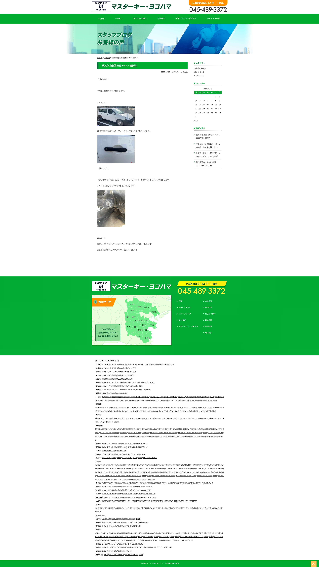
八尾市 (148, 501)
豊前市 (115, 540)
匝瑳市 (187, 400)
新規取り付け (210, 314)
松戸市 (188, 397)
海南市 (142, 497)
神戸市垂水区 (162, 508)
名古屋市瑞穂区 (140, 472)
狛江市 (210, 407)
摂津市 (185, 501)
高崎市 (104, 393)
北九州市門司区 (198, 533)
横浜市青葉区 (117, 429)
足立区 (97, 407)
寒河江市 (110, 379)
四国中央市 (136, 526)
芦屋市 (210, 508)
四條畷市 (121, 501)
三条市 (135, 443)
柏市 (147, 400)
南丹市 (109, 494)
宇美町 (136, 540)
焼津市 (190, 483)
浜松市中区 (148, 483)
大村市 (115, 544)
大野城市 (150, 537)
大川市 (99, 540)
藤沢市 (127, 436)
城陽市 (140, 494)
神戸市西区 (170, 508)
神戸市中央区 (124, 508)
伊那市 (149, 458)
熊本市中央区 (122, 547)
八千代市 (117, 400)
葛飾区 (102, 407)
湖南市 (145, 486)
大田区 (194, 407)
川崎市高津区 (163, 433)
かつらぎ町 (112, 497)
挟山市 (118, 418)
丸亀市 (122, 522)
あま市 (143, 479)
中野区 (174, 407)
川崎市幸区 (145, 433)
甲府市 (114, 454)
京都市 (104, 494)
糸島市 (140, 537)
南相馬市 (115, 382)
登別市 (151, 364)
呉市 (103, 515)
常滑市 (149, 476)
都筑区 (140, 307)
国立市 (145, 411)
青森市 (117, 368)
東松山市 (98, 418)
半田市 (144, 476)
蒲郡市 (203, 472)
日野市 (180, 411)
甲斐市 (109, 454)
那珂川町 (120, 540)
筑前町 (160, 540)
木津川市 (152, 494)
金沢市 (109, 451)
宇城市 (164, 547)
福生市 (202, 411)
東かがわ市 (144, 522)
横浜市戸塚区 (189, 429)
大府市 (134, 476)
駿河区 (175, 483)
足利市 (138, 390)
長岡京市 (125, 494)
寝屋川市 (110, 501)
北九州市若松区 (208, 533)
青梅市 (214, 411)
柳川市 (156, 537)
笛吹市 (128, 454)
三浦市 (214, 433)
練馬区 (170, 407)
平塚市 (122, 436)
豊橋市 (213, 472)
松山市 (114, 526)
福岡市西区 (133, 533)
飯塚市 (117, 537)
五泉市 (119, 443)
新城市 (154, 476)
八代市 (169, 547)
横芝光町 (182, 400)
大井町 (192, 436)
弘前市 (122, 368)
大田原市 (112, 390)
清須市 (102, 479)
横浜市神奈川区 (100, 429)
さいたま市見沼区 (152, 418)
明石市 (99, 512)
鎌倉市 (205, 433)
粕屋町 (131, 540)
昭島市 (193, 411)
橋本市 (106, 497)
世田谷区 (205, 407)
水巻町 (155, 540)
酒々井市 (101, 400)
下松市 (138, 519)
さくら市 (118, 390)
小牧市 (210, 476)
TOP (180, 301)
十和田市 (128, 368)
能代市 (109, 375)
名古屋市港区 (150, 469)
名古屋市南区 (161, 472)
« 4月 (196, 120)
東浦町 (173, 476)
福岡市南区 (106, 533)
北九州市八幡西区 (162, 533)
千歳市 (130, 364)
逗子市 (210, 433)
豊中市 (136, 501)
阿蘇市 (145, 547)
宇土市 (160, 547)
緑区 (132, 310)
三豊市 (111, 522)
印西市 (158, 400)
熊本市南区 (139, 547)
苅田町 (140, 540)
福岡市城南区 (150, 533)
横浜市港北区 (163, 429)
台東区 (111, 407)
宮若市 (110, 540)
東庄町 (210, 400)
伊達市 (141, 364)
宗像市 (145, 537)
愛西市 (134, 479)
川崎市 (130, 433)
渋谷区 (179, 407)
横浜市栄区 (171, 429)
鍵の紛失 (208, 333)
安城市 (187, 472)
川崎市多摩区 (182, 433)
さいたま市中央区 (209, 418)
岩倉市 (97, 479)
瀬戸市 (124, 476)
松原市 (152, 501)
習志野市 (115, 397)
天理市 (122, 490)
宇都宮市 (105, 390)
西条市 (124, 526)
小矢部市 (129, 447)
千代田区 (156, 407)
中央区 (161, 407)
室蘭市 (156, 364)
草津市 (135, 486)
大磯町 (177, 436)
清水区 (167, 483)
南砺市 (140, 447)
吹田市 (127, 501)
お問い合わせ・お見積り (188, 326)
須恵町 (165, 540)
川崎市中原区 (154, 433)
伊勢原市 (144, 436)
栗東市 (140, 486)
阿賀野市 (144, 443)
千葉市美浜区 (154, 397)
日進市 (113, 476)
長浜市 (104, 486)
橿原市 (149, 490)
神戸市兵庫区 (133, 508)
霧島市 (111, 555)
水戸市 (109, 386)
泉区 (128, 327)
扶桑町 (124, 479)
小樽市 (120, 364)
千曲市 (119, 458)
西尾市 (198, 472)
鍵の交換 (208, 307)
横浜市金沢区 (144, 429)
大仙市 (119, 375)
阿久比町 (179, 476)
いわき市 (152, 382)
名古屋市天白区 (100, 472)
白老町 (146, 364)
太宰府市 (162, 537)
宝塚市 (196, 508)
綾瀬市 (118, 436)
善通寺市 (116, 522)
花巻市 (119, 372)
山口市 (104, 519)
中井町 (187, 436)
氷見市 (104, 447)
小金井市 (122, 411)
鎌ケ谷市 (138, 400)
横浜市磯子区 (127, 429)
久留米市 (112, 537)
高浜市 (99, 476)
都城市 (124, 551)
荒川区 (106, 407)
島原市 (130, 544)
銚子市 (215, 400)
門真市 (194, 501)
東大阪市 (142, 501)
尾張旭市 (221, 476)
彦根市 (109, 486)
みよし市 (193, 472)
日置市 (115, 555)
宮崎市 (119, 551)
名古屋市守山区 (170, 469)
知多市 (139, 476)
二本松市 (121, 382)
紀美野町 (137, 497)
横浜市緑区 (115, 433)
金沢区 (147, 338)
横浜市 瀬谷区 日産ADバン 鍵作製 (119, 65)
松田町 (197, 436)
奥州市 (128, 372)
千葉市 (212, 397)
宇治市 (130, 494)
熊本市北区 (106, 547)
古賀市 (182, 537)
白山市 (124, 451)
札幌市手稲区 (170, 364)
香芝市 (127, 490)
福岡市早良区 (124, 533)
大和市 (102, 436)
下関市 (109, 519)
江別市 (104, 364)
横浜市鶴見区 (208, 429)
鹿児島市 (121, 555)
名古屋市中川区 (153, 465)
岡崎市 (177, 472)
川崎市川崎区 (136, 433)
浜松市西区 (140, 483)
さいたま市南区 (114, 422)
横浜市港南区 (153, 429)
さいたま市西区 (186, 418)
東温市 (109, 526)
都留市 (142, 454)
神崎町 (197, 400)
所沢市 (113, 418)
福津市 (196, 537)
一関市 (133, 372)
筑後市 (206, 537)
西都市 (114, 551)
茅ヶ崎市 (133, 436)
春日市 (128, 537)
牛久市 (124, 386)
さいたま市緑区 (197, 418)
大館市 (104, 375)
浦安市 (122, 400)
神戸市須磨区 (152, 508)
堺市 (169, 501)
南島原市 (141, 544)
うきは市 (104, 540)
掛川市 (206, 483)
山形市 (125, 379)
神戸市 (102, 508)
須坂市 (114, 458)
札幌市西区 (162, 364)
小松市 (114, 451)
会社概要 (182, 320)
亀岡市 (114, 494)
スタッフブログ (185, 314)
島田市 (185, 483)
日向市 (109, 551)
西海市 (111, 544)
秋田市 (114, 375)
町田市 (164, 411)
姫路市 (97, 508)
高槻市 (115, 501)
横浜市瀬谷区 (180, 429)
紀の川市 (119, 497)
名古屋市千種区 (215, 465)
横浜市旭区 (109, 429)
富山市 (145, 447)
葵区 (171, 483)
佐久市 (135, 458)
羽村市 (198, 411)
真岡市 (133, 390)
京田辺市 (146, 494)
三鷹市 (220, 407)
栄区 (138, 337)
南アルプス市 (121, 454)
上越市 (109, 443)
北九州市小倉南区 (174, 533)
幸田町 (168, 476)
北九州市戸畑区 (103, 537)
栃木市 (143, 390)
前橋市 (109, 393)
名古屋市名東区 (129, 469)
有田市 (147, 497)
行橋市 (167, 537)
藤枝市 (180, 483)
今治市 (119, 526)
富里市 (106, 400)
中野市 (104, 458)
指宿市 (141, 555)
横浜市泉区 (136, 429)
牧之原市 (196, 483)
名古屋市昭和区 (131, 465)
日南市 (128, 551)
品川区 (189, 407)
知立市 (182, 472)
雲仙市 (125, 544)
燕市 (139, 443)
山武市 (176, 400)
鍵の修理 (208, 320)
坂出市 (127, 522)
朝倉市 (191, 537)
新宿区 (150, 407)
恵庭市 (125, 364)
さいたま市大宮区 (175, 418)
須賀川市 (140, 382)
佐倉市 (120, 397)
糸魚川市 (125, 443)
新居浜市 (129, 526)
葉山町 (162, 436)
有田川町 (153, 497)
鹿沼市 (123, 390)
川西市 (191, 508)
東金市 (202, 397)
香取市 (202, 400)
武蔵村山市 (186, 411)
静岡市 (162, 483)
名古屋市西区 (195, 465)
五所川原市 (111, 368)
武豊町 (184, 476)
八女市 (172, 537)
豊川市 (208, 472)
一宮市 (194, 476)
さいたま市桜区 (103, 422)
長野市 (109, 458)
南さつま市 (128, 555)
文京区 (136, 407)
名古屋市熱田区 (174, 465)
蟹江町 (153, 479)
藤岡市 (125, 393)
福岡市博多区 (114, 533)
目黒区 (184, 407)
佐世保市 (105, 544)
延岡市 (104, 551)
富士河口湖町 (135, 454)
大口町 (119, 479)
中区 (152, 325)
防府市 (128, 519)
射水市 (124, 447)
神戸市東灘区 (179, 508)
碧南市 (103, 476)
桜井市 (139, 490)
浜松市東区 (132, 483)
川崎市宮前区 (172, 433)
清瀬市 (108, 411)
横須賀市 (199, 433)
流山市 (192, 397)
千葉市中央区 (172, 397)
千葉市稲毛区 (144, 397)
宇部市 (123, 519)
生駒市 (109, 490)
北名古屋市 (108, 479)
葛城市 (144, 490)
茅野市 (145, 458)
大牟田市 (123, 537)
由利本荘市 (130, 375)
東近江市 (129, 486)
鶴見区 (154, 312)
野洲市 (124, 486)
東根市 (115, 379)
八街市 (207, 397)
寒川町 (172, 436)
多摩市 (159, 411)
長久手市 (119, 476)
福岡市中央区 (141, 533)
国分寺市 (139, 411)
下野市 (148, 390)
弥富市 (139, 479)
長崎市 (135, 544)
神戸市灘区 (116, 508)
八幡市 (135, 494)
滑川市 (114, 447)
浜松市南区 (156, 483)
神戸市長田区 (143, 508)
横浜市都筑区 (199, 429)
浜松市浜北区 (123, 483)
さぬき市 (137, 522)
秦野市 (139, 436)
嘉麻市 (216, 537)
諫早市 (120, 544)
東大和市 (170, 411)
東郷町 (163, 476)
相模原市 (220, 433)
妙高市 (130, 443)
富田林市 (165, 501)
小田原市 (151, 436)
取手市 (128, 386)
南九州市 (135, 555)
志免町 (126, 540)
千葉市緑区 (181, 397)
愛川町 (167, 436)
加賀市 (119, 451)
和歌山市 (131, 497)
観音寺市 (105, 522)
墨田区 (116, 407)
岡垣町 (145, 540)
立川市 (175, 411)
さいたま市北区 (163, 418)
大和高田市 (133, 490)
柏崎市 (114, 443)
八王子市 (208, 411)
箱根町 (211, 436)
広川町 (186, 540)
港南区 (140, 330)
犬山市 (205, 476)
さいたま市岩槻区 (139, 418)
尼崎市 (215, 508)
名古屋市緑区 (190, 469)
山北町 (201, 436)
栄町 (162, 400)
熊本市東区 (131, 547)
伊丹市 (205, 508)
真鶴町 (216, 436)
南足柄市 (157, 436)
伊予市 (104, 526)
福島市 (109, 382)
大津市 (114, 486)
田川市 (201, 537)
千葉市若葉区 (163, 397)
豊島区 (145, 407)
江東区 (127, 407)
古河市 (114, 386)
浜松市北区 (115, 483)
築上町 (191, 540)
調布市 (215, 407)
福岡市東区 (98, 533)
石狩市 (109, 364)
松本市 (140, 458)
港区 (165, 407)
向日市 (119, 494)
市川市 (109, 397)
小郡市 (177, 537)
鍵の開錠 (208, 326)
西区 (147, 321)
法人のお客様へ (185, 307)
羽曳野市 (158, 501)
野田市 (197, 397)
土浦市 (104, 386)
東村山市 (128, 411)
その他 (196, 75)
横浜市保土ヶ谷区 (106, 433)
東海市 (129, 476)
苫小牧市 (136, 364)
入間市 (108, 418)
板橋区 (140, 407)
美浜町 (189, 476)
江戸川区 (122, 407)
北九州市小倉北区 (186, 533)
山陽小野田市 (116, 519)
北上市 (124, 372)
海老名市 (107, 436)
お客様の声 (198, 68)
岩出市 (125, 497)
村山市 (104, 379)
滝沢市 (104, 372)
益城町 (155, 547)
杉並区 (199, 407)
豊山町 (114, 479)
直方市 (186, 537)
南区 (143, 325)
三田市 (186, 508)
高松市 (131, 522)
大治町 (148, 479)
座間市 (113, 436)
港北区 (146, 307)
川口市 (103, 418)
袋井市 (211, 483)
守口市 (189, 501)
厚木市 (97, 436)
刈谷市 (218, 472)
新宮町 (174, 540)
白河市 (146, 382)
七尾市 (104, 451)
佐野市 (128, 390)
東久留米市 (114, 411)
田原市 (158, 476)
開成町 (206, 436)
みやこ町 (180, 540)
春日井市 (200, 476)
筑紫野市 (134, 537)
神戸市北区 (108, 508)
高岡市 (109, 447)
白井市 (143, 400)
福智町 (170, 540)
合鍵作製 (208, 301)
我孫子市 (153, 400)
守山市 (119, 486)
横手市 (124, 375)
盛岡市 (109, 372)
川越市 (122, 418)
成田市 (166, 400)
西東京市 (103, 411)
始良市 (106, 555)
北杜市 (104, 454)
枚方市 (104, 501)
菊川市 (201, 483)
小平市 (133, 411)
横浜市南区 (123, 433)
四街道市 (126, 397)
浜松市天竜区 (106, 483)
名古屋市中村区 (108, 469)
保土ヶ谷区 (139, 321)
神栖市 (140, 386)
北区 (131, 407)
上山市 (130, 379)
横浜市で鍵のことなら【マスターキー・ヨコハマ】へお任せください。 (132, 6)
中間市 (211, 537)
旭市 (206, 400)
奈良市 (104, 490)
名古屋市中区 (111, 465)
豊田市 (108, 476)
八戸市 (133, 368)
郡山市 (134, 382)
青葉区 (132, 304)
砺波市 (135, 447)
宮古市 (114, 372)
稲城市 (154, 411)
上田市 (124, 458)
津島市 (129, 479)
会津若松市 (128, 382)
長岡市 (104, 443)
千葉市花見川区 (134, 397)
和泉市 (180, 501)
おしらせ (197, 72)
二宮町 (182, 436)
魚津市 (119, 447)
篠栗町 (150, 540)
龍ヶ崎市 (134, 386)
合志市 (150, 547)
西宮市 (201, 508)
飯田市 (154, 458)
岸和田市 (174, 501)
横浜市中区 (217, 429)
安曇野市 (129, 458)
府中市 (149, 411)
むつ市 (104, 368)
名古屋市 (98, 465)
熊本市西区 (114, 547)
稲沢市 (215, 476)
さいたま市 (129, 418)
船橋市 (104, 397)
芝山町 (171, 400)
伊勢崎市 (120, 393)
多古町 (192, 400)
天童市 (120, 379)
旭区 (133, 317)
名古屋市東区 (120, 472)
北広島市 (115, 364)
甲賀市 (149, 486)
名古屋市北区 (209, 469)
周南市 (133, 519)
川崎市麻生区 (191, 433)
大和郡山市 (115, 490)
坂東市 (119, 386)
